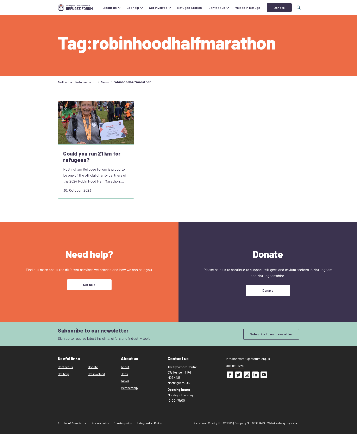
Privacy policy (100, 423)
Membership (129, 388)
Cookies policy (123, 423)
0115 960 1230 (235, 366)
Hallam (294, 423)
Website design (276, 423)
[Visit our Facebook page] (230, 375)
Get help (133, 7)
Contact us (216, 7)
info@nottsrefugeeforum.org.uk (248, 359)
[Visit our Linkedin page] (255, 375)
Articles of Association (72, 423)
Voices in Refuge (247, 7)
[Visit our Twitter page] (238, 375)
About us (110, 7)
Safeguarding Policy (149, 423)
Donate (279, 7)
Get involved (158, 7)
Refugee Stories (189, 7)
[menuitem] (111, 7)
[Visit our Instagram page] (247, 375)
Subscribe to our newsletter (271, 334)
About (125, 367)
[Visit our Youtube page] (264, 375)
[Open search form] (298, 7)
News (125, 381)
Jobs (124, 374)
